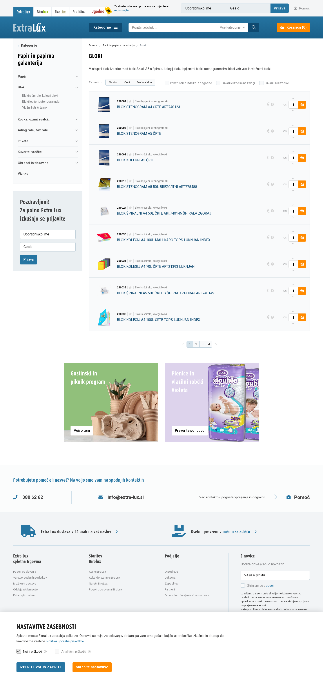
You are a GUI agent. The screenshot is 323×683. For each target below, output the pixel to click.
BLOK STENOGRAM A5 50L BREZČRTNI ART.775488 (157, 187)
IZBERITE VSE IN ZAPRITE (41, 667)
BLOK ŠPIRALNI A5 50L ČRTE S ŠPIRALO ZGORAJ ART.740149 (165, 293)
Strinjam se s (260, 585)
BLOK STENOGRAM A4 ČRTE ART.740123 (148, 107)
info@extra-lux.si (126, 497)
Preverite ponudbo (190, 430)
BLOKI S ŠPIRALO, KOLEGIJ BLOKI (40, 95)
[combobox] (233, 27)
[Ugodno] (98, 11)
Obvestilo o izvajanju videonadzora (187, 595)
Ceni (127, 82)
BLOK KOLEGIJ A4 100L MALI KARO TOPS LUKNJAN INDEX (163, 240)
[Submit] (253, 27)
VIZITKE (23, 174)
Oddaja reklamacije (25, 589)
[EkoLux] (60, 11)
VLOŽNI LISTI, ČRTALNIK (34, 107)
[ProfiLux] (78, 11)
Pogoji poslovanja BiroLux (105, 589)
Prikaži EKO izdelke (277, 83)
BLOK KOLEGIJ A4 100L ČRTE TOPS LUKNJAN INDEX (158, 320)
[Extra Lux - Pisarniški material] (47, 27)
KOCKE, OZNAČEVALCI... (34, 119)
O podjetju (171, 571)
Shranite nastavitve (92, 667)
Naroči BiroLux (98, 583)
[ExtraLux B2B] (23, 11)
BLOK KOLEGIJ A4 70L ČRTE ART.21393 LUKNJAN (155, 266)
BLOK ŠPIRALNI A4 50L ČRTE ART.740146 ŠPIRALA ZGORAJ (164, 213)
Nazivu (113, 82)
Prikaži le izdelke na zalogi (238, 83)
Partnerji (170, 589)
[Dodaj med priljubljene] (130, 101)
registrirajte (121, 10)
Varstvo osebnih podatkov (30, 577)
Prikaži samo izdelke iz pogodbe (191, 83)
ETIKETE (23, 141)
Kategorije (102, 27)
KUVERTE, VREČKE (30, 152)
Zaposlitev (171, 583)
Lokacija (170, 577)
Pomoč (304, 8)
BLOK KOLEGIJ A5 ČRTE (135, 160)
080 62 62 (32, 497)
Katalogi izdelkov (24, 595)
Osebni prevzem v (220, 531)
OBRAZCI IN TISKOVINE (33, 163)
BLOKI (21, 87)
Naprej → (216, 344)
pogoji (270, 585)
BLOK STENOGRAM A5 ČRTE (139, 133)
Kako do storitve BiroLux (104, 577)
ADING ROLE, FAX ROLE (33, 130)
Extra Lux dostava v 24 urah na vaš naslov (76, 531)
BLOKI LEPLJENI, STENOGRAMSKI (41, 101)
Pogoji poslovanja (24, 571)
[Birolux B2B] (43, 11)
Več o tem (82, 430)
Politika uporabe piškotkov (65, 641)
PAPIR (22, 76)
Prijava (279, 8)
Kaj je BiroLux (97, 571)
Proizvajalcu (144, 82)
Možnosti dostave (24, 583)
